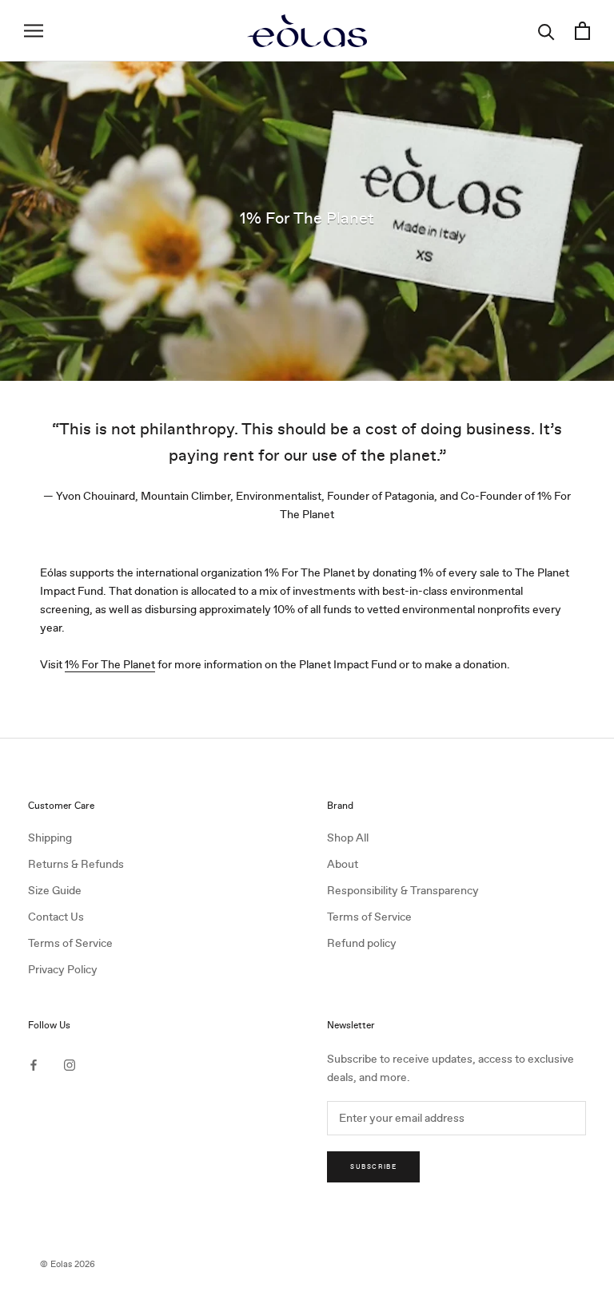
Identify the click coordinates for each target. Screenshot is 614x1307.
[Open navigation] (33, 31)
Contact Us (56, 917)
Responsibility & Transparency (403, 890)
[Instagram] (69, 1064)
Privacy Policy (63, 969)
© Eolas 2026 (67, 1264)
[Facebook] (33, 1064)
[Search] (546, 30)
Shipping (50, 838)
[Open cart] (582, 31)
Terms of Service (70, 943)
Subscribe (373, 1166)
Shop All (348, 838)
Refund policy (362, 943)
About (342, 864)
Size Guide (55, 890)
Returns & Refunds (76, 864)
